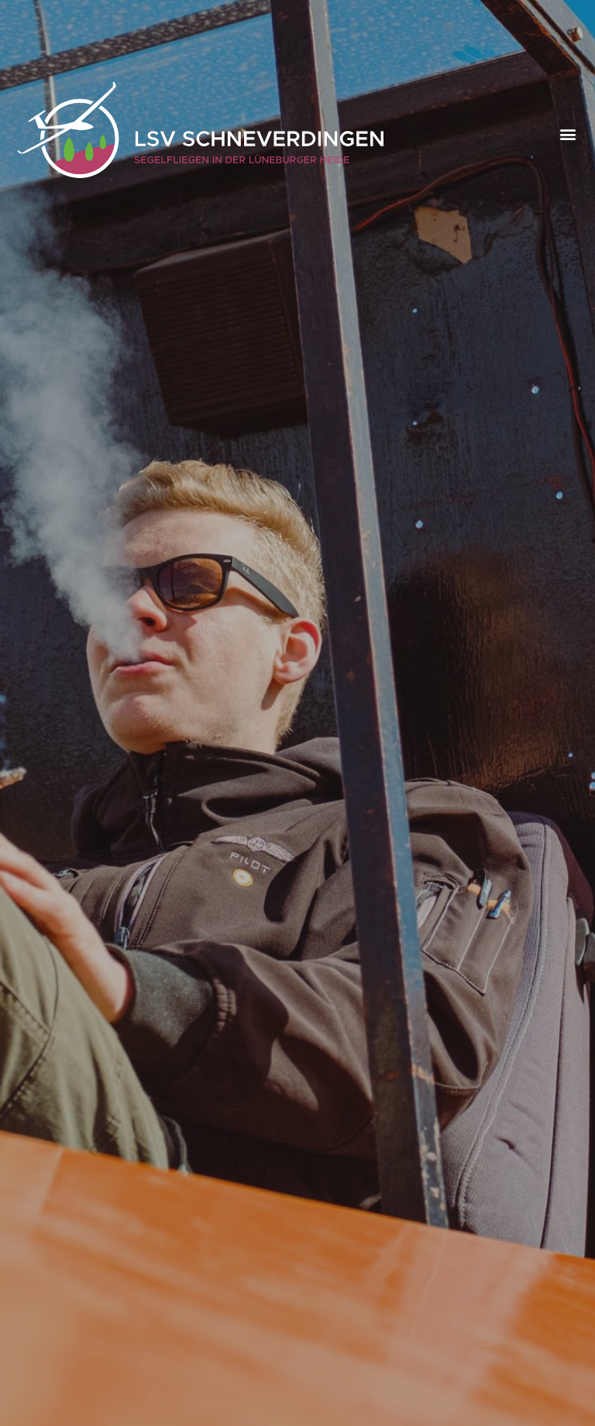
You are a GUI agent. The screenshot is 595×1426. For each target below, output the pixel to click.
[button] (568, 133)
